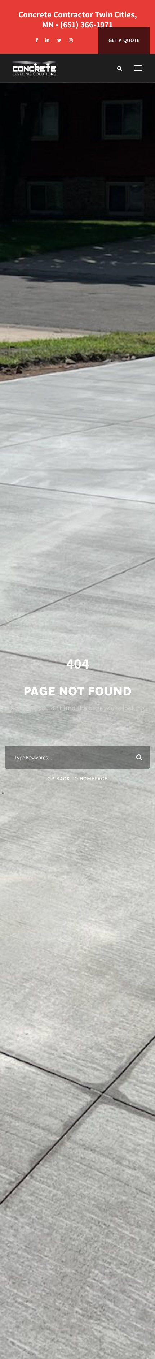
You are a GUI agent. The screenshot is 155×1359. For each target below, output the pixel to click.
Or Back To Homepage (78, 779)
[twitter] (59, 40)
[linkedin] (47, 40)
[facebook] (36, 40)
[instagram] (71, 40)
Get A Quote (124, 40)
